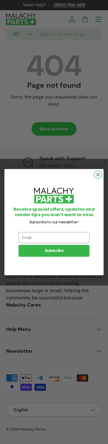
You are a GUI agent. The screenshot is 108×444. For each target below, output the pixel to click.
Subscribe (54, 250)
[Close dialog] (98, 174)
